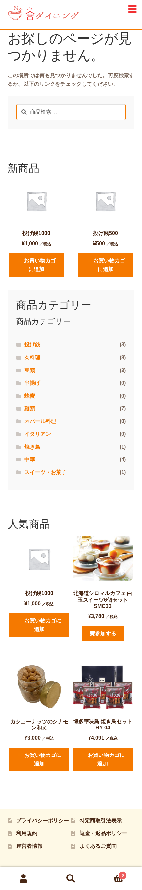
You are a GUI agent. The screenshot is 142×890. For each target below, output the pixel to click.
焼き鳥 (32, 447)
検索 (70, 879)
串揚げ (32, 383)
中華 (29, 459)
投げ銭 (32, 344)
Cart (109, 873)
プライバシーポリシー (42, 820)
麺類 (29, 408)
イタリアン (37, 434)
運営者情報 (29, 846)
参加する (105, 633)
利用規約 (26, 833)
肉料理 (32, 357)
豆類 (29, 370)
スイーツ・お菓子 (45, 472)
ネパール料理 (40, 421)
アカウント (23, 879)
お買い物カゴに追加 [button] (40, 265)
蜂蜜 (29, 396)
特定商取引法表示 (101, 820)
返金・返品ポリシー (103, 833)
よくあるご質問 (98, 846)
